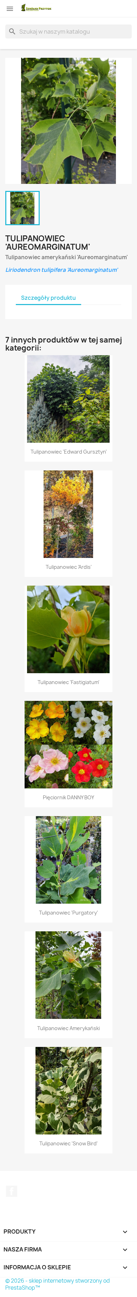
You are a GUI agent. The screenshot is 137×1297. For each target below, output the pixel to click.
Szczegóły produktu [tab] (48, 298)
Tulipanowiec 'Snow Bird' (68, 1143)
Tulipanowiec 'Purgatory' (68, 912)
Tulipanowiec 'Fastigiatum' (68, 682)
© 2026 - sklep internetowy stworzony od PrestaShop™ (57, 1284)
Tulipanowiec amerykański (68, 1028)
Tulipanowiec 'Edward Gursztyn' (69, 451)
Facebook (11, 1191)
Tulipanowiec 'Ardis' (69, 567)
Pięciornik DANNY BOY (68, 797)
